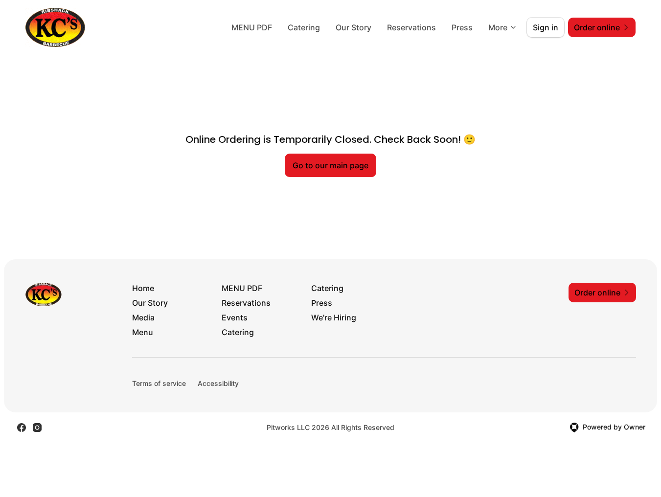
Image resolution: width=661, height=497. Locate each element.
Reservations (411, 27)
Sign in (545, 27)
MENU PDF (251, 27)
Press (462, 27)
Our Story (353, 27)
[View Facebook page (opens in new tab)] (21, 427)
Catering (304, 27)
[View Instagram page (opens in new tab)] (37, 427)
